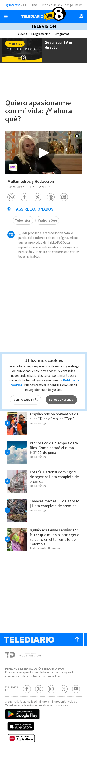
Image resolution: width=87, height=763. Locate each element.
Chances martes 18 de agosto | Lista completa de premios (54, 503)
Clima (33, 5)
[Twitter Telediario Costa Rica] (39, 689)
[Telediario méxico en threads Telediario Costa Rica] (64, 689)
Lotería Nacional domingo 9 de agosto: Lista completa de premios (54, 476)
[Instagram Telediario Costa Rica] (51, 689)
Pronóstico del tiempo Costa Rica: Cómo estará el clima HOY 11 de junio (54, 447)
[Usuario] (81, 16)
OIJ (25, 5)
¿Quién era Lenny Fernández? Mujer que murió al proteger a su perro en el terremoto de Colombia (54, 537)
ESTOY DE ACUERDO (61, 400)
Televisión (43, 26)
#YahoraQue (47, 220)
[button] (11, 197)
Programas (61, 34)
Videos (22, 34)
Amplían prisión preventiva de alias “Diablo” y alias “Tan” (54, 416)
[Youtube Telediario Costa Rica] (76, 689)
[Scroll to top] (77, 639)
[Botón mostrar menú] (5, 16)
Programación (40, 34)
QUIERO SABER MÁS (25, 400)
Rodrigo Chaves (72, 5)
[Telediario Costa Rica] (43, 16)
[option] (43, 152)
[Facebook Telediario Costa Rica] (27, 689)
